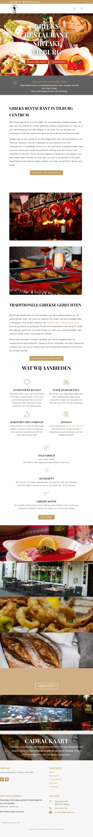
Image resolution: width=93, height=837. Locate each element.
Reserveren (59, 62)
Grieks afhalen (55, 779)
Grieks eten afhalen (74, 426)
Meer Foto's (46, 686)
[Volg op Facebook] (2, 779)
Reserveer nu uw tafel (46, 358)
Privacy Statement (57, 829)
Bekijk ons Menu (36, 62)
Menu (51, 772)
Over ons (53, 783)
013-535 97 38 (61, 808)
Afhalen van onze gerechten (49, 81)
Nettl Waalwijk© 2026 (11, 823)
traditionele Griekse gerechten (63, 322)
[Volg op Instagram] (7, 779)
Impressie (53, 786)
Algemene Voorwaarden (38, 829)
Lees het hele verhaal (46, 173)
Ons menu (46, 517)
